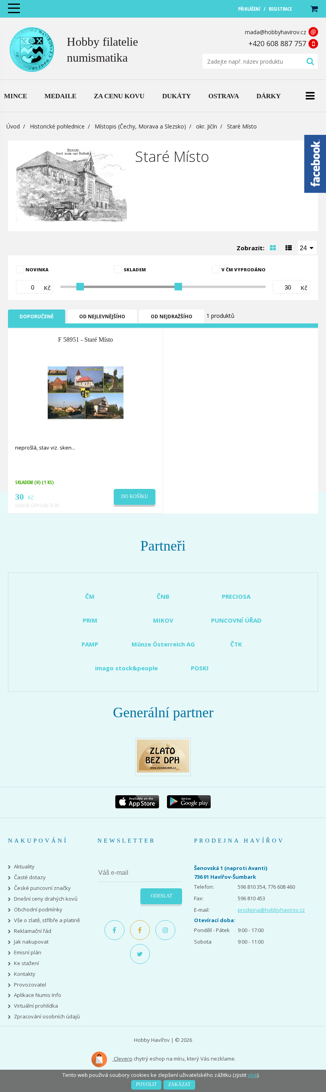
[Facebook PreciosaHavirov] (114, 930)
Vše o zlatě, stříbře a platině (47, 920)
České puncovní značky (42, 888)
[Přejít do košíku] (313, 9)
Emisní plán (27, 953)
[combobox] (307, 247)
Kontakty (24, 974)
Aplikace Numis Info (37, 995)
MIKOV (163, 620)
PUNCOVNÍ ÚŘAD (236, 620)
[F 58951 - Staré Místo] (86, 392)
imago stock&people (126, 668)
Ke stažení (26, 963)
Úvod (13, 126)
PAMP (90, 644)
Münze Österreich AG (163, 644)
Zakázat (179, 1084)
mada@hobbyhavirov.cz (275, 32)
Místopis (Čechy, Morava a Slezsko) (140, 126)
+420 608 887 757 (277, 43)
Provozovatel (30, 985)
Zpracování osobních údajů (47, 1017)
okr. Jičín (206, 126)
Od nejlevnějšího (102, 316)
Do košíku (134, 496)
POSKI (200, 668)
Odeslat (161, 896)
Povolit (146, 1084)
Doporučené (36, 316)
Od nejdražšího (171, 316)
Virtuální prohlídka (36, 1006)
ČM (90, 596)
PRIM (90, 620)
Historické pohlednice (57, 126)
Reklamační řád (32, 931)
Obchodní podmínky (38, 910)
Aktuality (24, 867)
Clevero (122, 1058)
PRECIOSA (236, 596)
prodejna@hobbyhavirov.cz (271, 909)
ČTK (236, 644)
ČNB (163, 596)
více (252, 1074)
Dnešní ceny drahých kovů (46, 899)
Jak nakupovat (31, 942)
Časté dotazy (30, 877)
